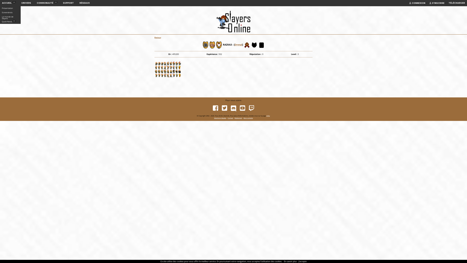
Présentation (7, 8)
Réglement (238, 118)
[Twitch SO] (251, 108)
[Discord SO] (233, 108)
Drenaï (238, 44)
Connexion (418, 3)
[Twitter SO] (224, 108)
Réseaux (85, 3)
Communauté (45, 3)
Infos (268, 116)
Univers (26, 3)
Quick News (7, 22)
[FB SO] (215, 108)
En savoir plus (290, 261)
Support (68, 3)
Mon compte (248, 118)
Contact (230, 118)
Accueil (7, 3)
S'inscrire (438, 3)
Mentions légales (220, 118)
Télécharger (457, 3)
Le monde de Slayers (7, 18)
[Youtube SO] (242, 108)
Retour (157, 37)
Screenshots (7, 12)
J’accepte (303, 261)
